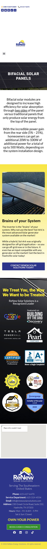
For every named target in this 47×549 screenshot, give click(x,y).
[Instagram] (15, 10)
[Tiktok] (12, 10)
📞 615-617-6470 (23, 7)
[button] (4, 53)
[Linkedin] (8, 10)
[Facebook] (2, 10)
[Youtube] (5, 10)
